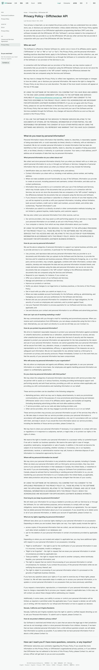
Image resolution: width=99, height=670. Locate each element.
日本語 (53, 665)
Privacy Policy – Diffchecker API (38, 12)
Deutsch (27, 665)
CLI (52, 663)
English (22, 665)
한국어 (77, 665)
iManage (69, 663)
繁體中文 (72, 665)
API (65, 663)
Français (39, 665)
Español (33, 665)
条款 (55, 663)
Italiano (48, 665)
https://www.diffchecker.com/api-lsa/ (48, 98)
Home (25, 12)
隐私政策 (60, 663)
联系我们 (47, 663)
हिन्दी (44, 665)
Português (59, 665)
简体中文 (66, 665)
